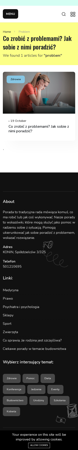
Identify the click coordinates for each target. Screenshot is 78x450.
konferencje (14, 389)
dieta (47, 378)
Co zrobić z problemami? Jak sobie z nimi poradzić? (39, 129)
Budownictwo (15, 400)
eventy (55, 389)
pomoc (31, 378)
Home (7, 32)
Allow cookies (39, 445)
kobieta (11, 411)
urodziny (38, 400)
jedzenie (36, 389)
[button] (10, 14)
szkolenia (60, 400)
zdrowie (12, 378)
